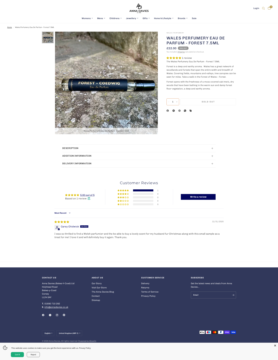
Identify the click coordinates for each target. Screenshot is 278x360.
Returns (145, 287)
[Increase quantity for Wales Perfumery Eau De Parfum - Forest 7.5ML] (177, 102)
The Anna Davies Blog (103, 292)
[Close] (275, 345)
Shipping (181, 52)
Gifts (145, 18)
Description (70, 148)
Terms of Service (149, 292)
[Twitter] (52, 315)
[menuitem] (87, 18)
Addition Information (76, 155)
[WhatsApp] (185, 110)
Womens (86, 18)
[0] (268, 8)
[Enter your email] (233, 295)
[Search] (263, 8)
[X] (174, 110)
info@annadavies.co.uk (56, 307)
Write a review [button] (198, 196)
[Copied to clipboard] (191, 110)
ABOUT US (97, 278)
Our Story (97, 283)
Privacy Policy (148, 296)
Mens (100, 18)
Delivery (145, 283)
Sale (194, 18)
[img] (61, 221)
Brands (181, 18)
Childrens (114, 18)
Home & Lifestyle (162, 18)
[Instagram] (59, 315)
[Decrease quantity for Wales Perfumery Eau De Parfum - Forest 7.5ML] (169, 102)
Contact (96, 296)
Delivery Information (76, 163)
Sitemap (96, 300)
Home (9, 27)
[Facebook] (168, 110)
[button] (174, 57)
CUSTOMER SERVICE (152, 278)
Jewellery (131, 18)
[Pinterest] (180, 110)
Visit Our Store (99, 287)
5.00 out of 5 (87, 195)
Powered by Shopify (87, 341)
